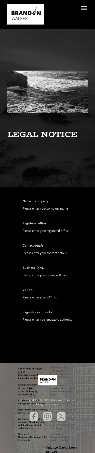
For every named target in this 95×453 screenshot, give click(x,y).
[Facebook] (34, 416)
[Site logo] (25, 14)
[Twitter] (61, 416)
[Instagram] (47, 416)
